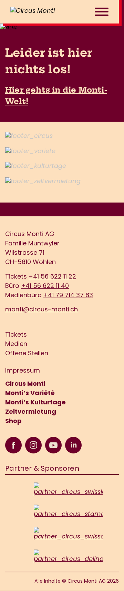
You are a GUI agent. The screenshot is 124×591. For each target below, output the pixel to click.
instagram (33, 445)
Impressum (22, 371)
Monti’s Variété (30, 394)
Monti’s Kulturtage (35, 403)
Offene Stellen (26, 354)
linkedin (73, 445)
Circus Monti (25, 384)
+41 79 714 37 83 (68, 296)
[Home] (41, 12)
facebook (13, 445)
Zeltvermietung (30, 412)
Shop (13, 422)
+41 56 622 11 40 (45, 286)
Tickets (16, 335)
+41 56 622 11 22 (52, 277)
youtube (53, 445)
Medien (16, 344)
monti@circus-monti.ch (41, 310)
